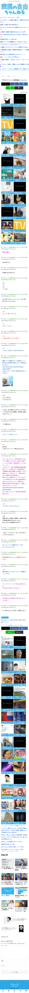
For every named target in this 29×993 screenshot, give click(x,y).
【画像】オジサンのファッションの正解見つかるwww (14, 47)
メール (3, 965)
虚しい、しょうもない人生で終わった (10, 57)
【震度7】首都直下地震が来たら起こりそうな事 (13, 32)
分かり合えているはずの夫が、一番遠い (10, 17)
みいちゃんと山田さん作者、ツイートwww (13, 846)
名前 (2, 960)
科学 (24, 620)
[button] (19, 88)
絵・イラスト (5, 622)
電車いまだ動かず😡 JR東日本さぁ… (10, 24)
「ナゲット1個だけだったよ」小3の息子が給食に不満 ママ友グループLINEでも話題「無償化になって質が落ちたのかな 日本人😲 (14, 830)
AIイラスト (8, 620)
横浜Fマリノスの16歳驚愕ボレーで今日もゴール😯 (14, 41)
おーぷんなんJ (5, 617)
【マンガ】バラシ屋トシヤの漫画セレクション (13, 825)
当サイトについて (14, 988)
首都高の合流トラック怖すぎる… (9, 39)
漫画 (21, 620)
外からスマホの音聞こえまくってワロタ (12, 841)
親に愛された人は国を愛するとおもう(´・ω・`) (12, 54)
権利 (17, 620)
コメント (4, 945)
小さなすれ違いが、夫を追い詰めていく (10, 44)
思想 (13, 620)
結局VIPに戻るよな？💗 (8, 844)
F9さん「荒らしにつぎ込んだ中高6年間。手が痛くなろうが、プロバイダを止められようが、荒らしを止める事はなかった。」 (14, 837)
